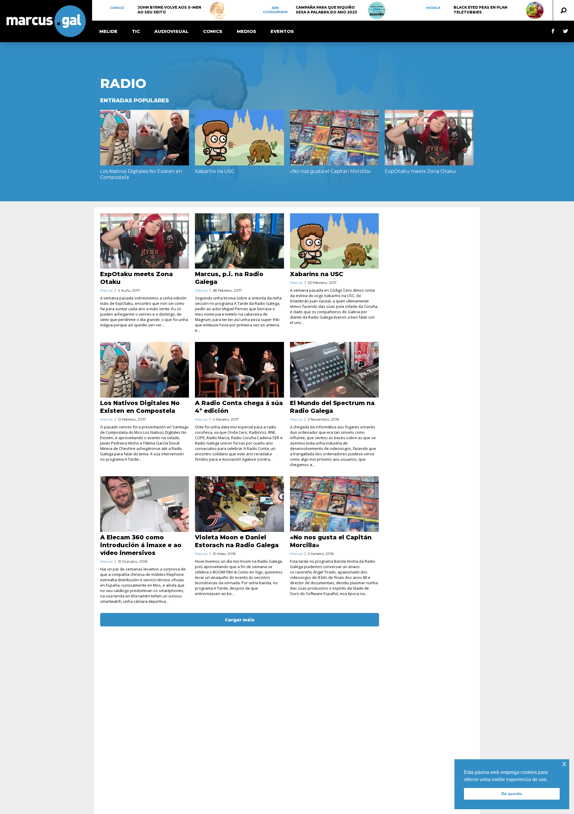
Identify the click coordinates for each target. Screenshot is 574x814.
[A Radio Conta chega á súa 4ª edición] (239, 370)
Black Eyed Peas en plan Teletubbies (480, 9)
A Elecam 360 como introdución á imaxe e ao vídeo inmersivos (140, 545)
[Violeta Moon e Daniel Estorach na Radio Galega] (239, 504)
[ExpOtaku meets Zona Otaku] (429, 137)
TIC (136, 31)
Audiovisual (171, 31)
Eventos (282, 31)
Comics (117, 8)
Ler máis (108, 186)
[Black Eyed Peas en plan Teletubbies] (535, 10)
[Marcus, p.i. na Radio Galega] (239, 241)
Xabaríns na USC (214, 171)
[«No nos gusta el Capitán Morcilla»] (334, 137)
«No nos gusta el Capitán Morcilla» (330, 171)
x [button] (564, 763)
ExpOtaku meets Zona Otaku (420, 171)
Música (433, 8)
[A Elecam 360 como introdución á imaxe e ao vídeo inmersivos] (144, 504)
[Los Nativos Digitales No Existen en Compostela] (144, 137)
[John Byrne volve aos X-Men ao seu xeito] (218, 10)
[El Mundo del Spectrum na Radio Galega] (334, 370)
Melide (108, 31)
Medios (246, 31)
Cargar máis (239, 620)
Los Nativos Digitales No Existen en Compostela (141, 174)
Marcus (106, 290)
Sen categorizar (275, 10)
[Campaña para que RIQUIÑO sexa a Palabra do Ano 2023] (376, 10)
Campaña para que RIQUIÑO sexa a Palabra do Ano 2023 (326, 9)
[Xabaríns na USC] (239, 137)
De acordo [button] (511, 793)
